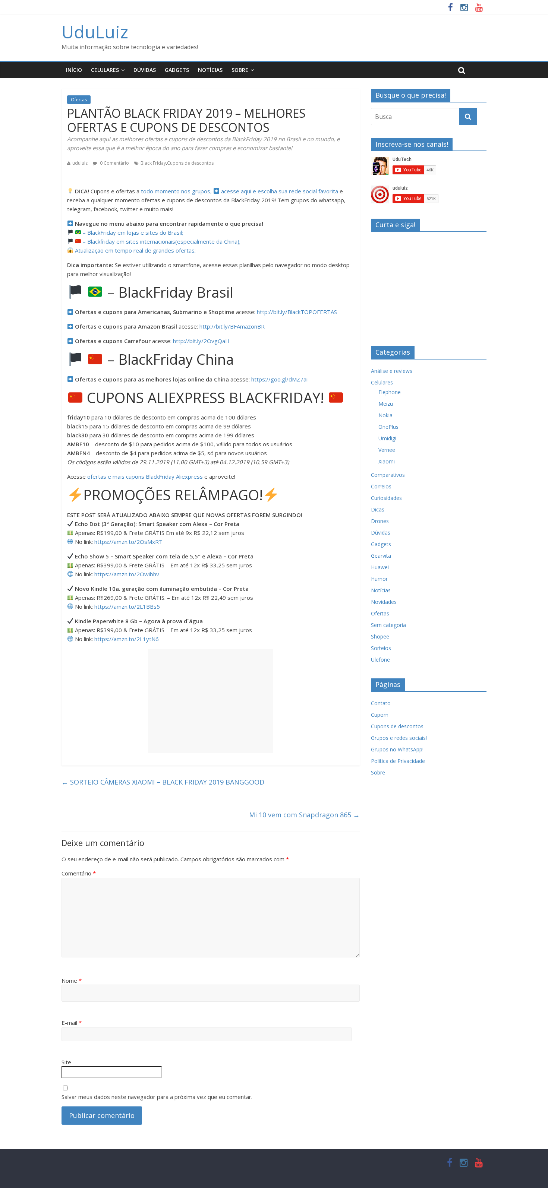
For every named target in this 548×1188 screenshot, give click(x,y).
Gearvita (381, 555)
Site (66, 1062)
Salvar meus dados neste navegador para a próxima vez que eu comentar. (157, 1096)
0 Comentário (114, 163)
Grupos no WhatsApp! (397, 749)
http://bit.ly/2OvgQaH (201, 341)
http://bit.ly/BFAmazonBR (232, 326)
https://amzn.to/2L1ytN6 (126, 639)
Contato (381, 703)
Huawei (380, 567)
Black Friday (153, 163)
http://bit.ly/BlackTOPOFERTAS (297, 312)
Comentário (79, 873)
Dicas (377, 509)
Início (74, 69)
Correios (381, 486)
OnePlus (388, 426)
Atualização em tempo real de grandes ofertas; (134, 250)
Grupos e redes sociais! (399, 737)
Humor (379, 578)
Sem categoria (388, 624)
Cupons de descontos (190, 163)
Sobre (240, 69)
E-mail (72, 1022)
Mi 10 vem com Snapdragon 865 (304, 814)
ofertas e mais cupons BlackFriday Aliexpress (145, 476)
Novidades (384, 601)
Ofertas (79, 99)
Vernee (386, 449)
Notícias (210, 69)
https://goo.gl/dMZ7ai (279, 379)
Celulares (105, 69)
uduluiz (80, 163)
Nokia (385, 415)
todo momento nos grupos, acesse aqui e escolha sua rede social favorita (239, 191)
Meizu (385, 403)
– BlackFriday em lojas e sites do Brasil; (132, 232)
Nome (72, 980)
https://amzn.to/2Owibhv (126, 574)
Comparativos (388, 474)
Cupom (379, 714)
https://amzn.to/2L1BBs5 (127, 606)
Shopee (380, 636)
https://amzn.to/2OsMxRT (128, 541)
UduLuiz (95, 31)
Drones (380, 521)
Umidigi (387, 438)
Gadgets (177, 69)
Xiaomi (386, 461)
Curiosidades (386, 497)
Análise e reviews (391, 370)
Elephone (389, 392)
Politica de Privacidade (398, 760)
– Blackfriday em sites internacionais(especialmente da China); (160, 241)
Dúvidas (144, 69)
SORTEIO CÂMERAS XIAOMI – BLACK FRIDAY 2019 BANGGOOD (163, 781)
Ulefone (380, 659)
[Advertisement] (210, 701)
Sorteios (381, 648)
